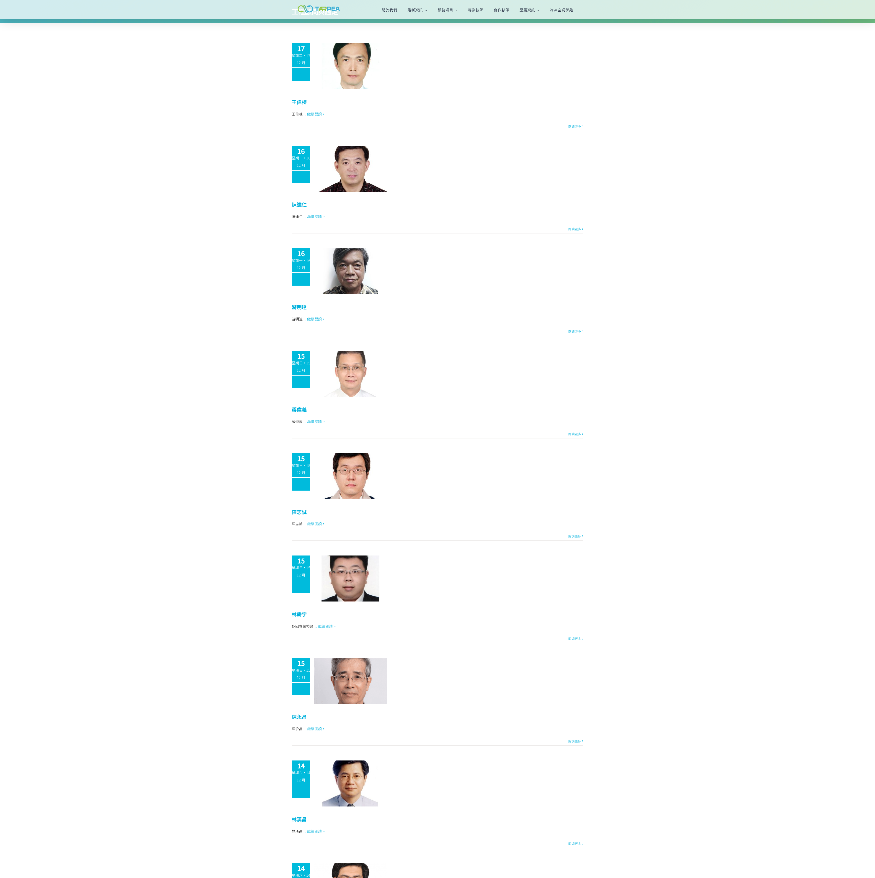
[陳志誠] (350, 476)
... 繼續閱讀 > (314, 114)
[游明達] (350, 271)
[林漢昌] (350, 783)
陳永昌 (299, 716)
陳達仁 (299, 204)
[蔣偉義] (350, 374)
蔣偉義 (299, 409)
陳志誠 (299, 511)
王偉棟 (299, 101)
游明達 (299, 306)
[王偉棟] (350, 66)
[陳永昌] (350, 681)
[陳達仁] (350, 169)
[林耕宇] (350, 578)
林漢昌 (299, 819)
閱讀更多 (574, 126)
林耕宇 (299, 614)
